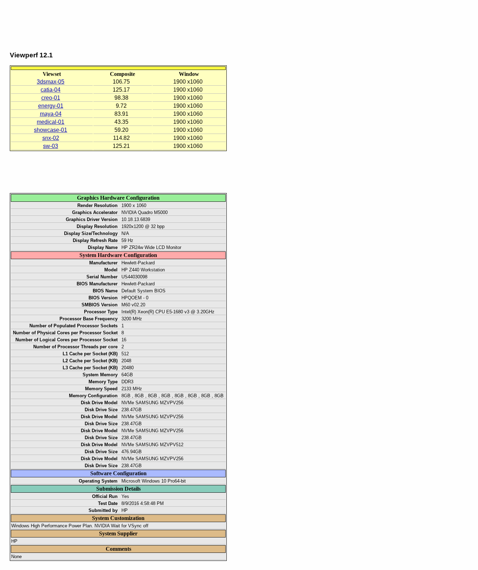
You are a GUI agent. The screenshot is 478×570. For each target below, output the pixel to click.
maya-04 (51, 114)
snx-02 (50, 138)
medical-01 (50, 122)
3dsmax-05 (50, 82)
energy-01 (50, 106)
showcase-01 (50, 130)
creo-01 (50, 98)
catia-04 (51, 90)
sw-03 (50, 146)
